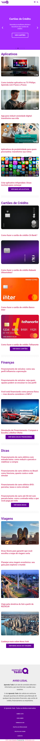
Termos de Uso (20, 722)
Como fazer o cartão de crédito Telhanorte (20, 344)
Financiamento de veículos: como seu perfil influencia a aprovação (18, 370)
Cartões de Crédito (14, 203)
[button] (35, 2)
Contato (20, 735)
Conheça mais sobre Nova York (15, 641)
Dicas (5, 451)
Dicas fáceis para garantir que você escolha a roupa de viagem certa (16, 552)
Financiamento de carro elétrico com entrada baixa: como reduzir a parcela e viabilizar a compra (18, 459)
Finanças (7, 362)
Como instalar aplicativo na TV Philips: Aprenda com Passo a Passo (18, 83)
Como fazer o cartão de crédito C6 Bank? (19, 235)
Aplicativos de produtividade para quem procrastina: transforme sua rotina (19, 150)
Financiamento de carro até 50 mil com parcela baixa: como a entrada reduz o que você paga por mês (20, 498)
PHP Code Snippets (11, 740)
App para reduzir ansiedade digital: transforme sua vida (16, 117)
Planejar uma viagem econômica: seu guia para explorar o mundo (18, 563)
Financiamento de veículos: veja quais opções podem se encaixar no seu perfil (18, 381)
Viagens (7, 518)
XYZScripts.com (29, 740)
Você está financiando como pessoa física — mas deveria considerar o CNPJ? (20, 392)
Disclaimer (20, 718)
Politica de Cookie (20, 731)
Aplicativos (9, 54)
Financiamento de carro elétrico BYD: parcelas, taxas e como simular (17, 485)
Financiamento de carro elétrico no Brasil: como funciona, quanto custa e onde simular (19, 473)
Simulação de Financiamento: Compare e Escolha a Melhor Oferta (19, 431)
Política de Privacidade (20, 727)
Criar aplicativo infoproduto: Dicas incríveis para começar (16, 184)
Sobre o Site (20, 713)
